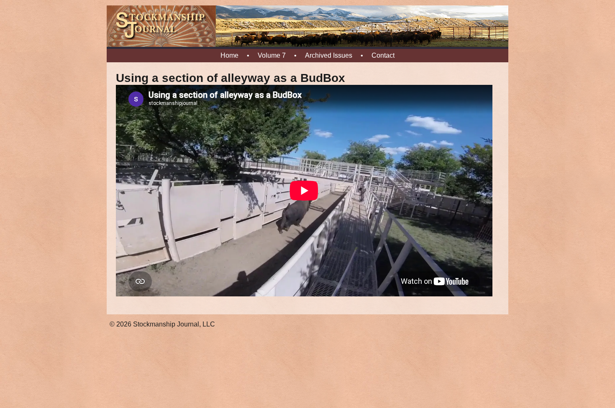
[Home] (307, 45)
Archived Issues (328, 55)
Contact (383, 55)
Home (229, 55)
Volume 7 (272, 55)
